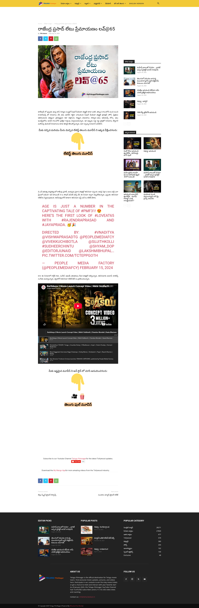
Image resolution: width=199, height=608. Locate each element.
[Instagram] (132, 579)
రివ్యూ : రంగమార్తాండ (101, 527)
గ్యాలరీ (87, 3)
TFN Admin (43, 33)
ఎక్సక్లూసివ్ (97, 3)
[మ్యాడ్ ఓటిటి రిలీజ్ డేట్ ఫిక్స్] (86, 541)
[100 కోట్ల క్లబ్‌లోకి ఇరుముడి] (129, 115)
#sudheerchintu (58, 246)
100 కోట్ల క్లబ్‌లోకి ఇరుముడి (146, 112)
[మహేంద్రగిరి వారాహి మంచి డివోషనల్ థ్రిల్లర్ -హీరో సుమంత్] (132, 165)
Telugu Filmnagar (79, 458)
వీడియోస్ (108, 3)
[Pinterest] (51, 38)
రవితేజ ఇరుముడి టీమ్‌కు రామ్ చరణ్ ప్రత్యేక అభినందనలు (148, 91)
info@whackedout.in (87, 597)
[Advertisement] (99, 15)
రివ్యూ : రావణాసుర (101, 549)
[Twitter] (45, 38)
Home (40, 24)
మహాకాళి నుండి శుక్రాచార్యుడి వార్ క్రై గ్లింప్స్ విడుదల (151, 196)
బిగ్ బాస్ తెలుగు (119, 3)
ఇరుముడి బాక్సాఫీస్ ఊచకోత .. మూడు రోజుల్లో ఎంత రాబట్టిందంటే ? (131, 197)
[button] (158, 4)
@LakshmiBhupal (95, 251)
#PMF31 (88, 211)
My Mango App (59, 470)
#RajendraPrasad (78, 220)
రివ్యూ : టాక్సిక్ (142, 101)
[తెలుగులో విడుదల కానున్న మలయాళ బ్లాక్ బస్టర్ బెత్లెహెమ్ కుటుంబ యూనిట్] (129, 81)
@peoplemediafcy (97, 237)
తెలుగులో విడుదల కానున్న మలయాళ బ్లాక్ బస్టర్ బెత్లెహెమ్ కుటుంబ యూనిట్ (148, 80)
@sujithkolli (101, 241)
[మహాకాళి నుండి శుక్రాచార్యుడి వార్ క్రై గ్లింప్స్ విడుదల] (152, 186)
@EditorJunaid (56, 251)
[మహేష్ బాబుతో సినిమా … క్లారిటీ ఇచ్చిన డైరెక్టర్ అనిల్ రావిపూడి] (129, 70)
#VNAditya (104, 232)
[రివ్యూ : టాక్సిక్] (129, 104)
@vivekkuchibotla (60, 241)
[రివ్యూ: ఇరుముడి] (152, 143)
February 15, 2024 (96, 268)
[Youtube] (144, 579)
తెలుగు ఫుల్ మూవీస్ (78, 405)
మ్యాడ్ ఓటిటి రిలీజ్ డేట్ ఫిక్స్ (104, 538)
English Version (136, 3)
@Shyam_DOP (101, 246)
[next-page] (128, 123)
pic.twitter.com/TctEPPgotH (70, 255)
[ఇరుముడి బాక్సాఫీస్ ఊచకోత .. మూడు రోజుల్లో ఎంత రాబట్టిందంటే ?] (132, 186)
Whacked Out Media (76, 606)
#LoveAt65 (104, 215)
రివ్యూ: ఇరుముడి (150, 151)
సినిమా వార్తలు (65, 3)
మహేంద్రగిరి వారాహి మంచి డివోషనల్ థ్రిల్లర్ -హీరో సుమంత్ (131, 175)
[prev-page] (125, 123)
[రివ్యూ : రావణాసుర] (86, 552)
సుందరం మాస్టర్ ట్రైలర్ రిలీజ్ (108, 495)
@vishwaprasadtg (60, 237)
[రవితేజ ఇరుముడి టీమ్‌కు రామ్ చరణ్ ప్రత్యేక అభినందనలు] (129, 93)
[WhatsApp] (56, 38)
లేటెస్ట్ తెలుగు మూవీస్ (78, 153)
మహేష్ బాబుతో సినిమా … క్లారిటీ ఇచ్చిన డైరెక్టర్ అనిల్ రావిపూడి (148, 68)
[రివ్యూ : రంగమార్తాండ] (86, 530)
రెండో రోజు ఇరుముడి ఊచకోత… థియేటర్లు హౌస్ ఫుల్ (131, 153)
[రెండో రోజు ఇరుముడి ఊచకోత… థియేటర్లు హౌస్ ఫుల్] (132, 143)
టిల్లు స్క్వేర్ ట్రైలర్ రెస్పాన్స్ (47, 495)
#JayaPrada (53, 225)
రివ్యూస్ (77, 3)
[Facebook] (40, 38)
